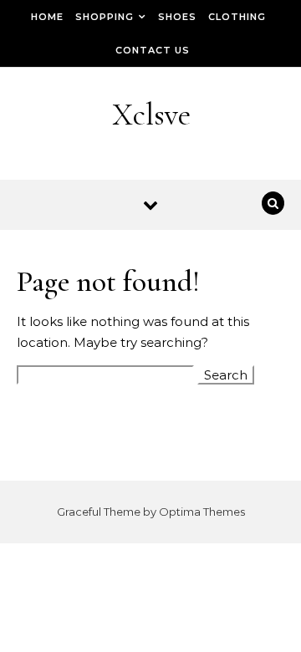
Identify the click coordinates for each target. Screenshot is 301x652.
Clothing (237, 17)
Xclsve (151, 114)
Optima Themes (202, 511)
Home (47, 17)
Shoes (177, 17)
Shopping (104, 17)
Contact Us (152, 50)
